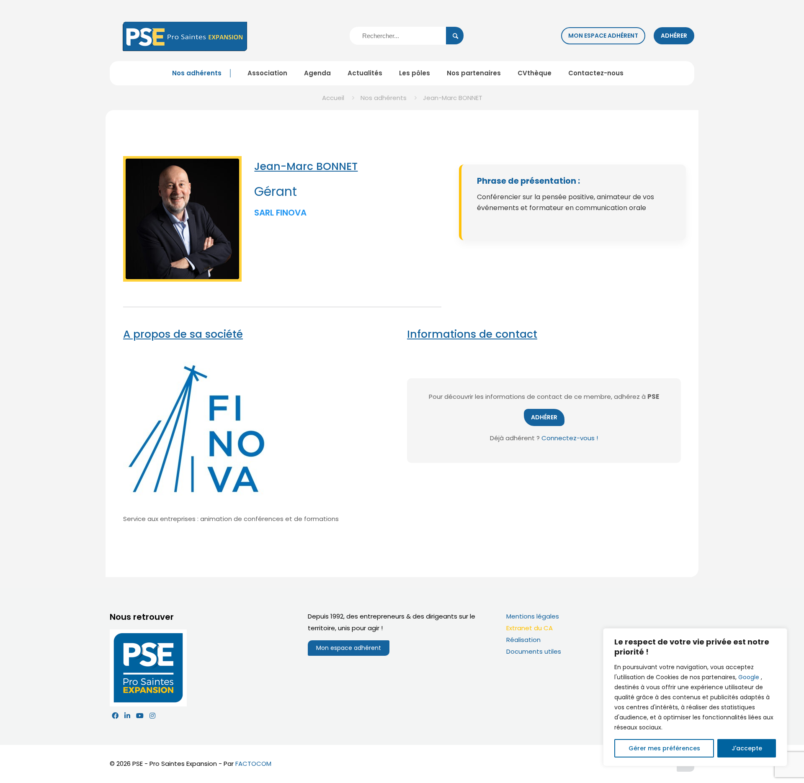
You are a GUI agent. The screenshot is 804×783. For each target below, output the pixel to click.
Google (748, 677)
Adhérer (674, 35)
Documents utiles (533, 651)
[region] (695, 697)
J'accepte (747, 748)
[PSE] (185, 35)
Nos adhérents (384, 97)
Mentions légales (532, 616)
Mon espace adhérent (603, 35)
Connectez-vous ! (569, 438)
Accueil (333, 97)
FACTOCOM (253, 763)
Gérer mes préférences (664, 748)
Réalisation (523, 639)
